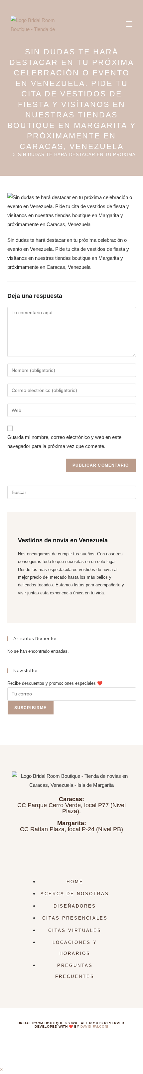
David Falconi (94, 1026)
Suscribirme (30, 707)
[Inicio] (9, 154)
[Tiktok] (47, 850)
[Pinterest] (95, 850)
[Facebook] (19, 600)
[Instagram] (19, 608)
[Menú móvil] (129, 24)
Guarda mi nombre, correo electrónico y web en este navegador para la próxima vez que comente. (64, 441)
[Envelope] (119, 850)
